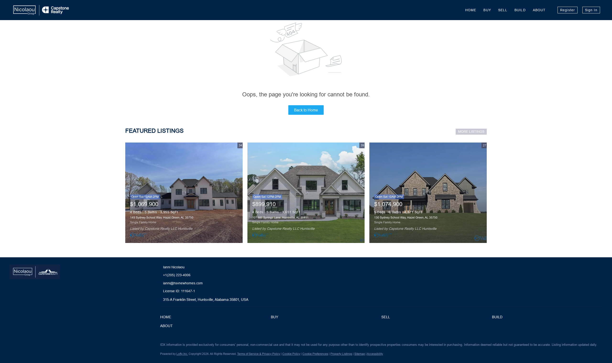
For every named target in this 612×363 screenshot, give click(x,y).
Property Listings (341, 354)
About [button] (539, 10)
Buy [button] (487, 10)
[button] (167, 318)
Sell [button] (502, 10)
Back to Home (306, 110)
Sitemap (359, 354)
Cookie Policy (291, 354)
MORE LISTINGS (471, 131)
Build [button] (520, 10)
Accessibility (375, 354)
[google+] (41, 346)
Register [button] (567, 10)
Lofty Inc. (182, 354)
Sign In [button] (591, 10)
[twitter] (22, 346)
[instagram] (32, 346)
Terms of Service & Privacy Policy (258, 354)
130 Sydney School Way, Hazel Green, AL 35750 (405, 217)
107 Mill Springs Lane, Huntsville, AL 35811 (280, 217)
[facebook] (13, 346)
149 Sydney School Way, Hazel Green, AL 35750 (161, 217)
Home (470, 10)
